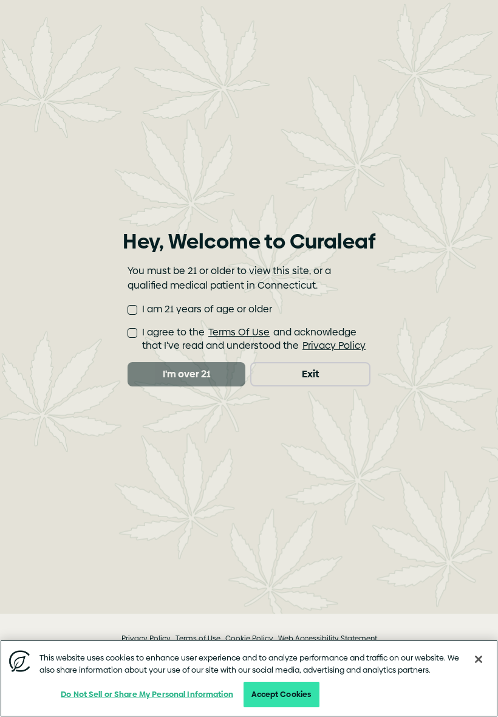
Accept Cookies (281, 693)
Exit (310, 374)
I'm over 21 (187, 374)
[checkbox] (132, 310)
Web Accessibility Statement (327, 638)
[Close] (478, 659)
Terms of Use (198, 638)
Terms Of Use (239, 332)
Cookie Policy (249, 638)
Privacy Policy (334, 345)
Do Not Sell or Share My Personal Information (147, 693)
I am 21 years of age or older (207, 309)
